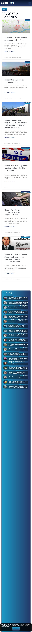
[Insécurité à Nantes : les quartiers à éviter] (16, 69)
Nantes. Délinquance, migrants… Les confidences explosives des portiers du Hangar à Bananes (15, 124)
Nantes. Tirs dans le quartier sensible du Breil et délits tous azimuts (15, 167)
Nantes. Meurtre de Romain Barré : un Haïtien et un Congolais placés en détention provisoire (15, 258)
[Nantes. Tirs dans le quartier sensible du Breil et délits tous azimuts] (16, 154)
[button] (30, 3)
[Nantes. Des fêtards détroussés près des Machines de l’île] (16, 199)
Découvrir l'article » (10, 51)
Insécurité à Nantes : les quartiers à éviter (14, 81)
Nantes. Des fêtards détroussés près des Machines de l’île (12, 212)
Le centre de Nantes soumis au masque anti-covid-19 (15, 38)
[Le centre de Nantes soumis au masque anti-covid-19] (16, 26)
